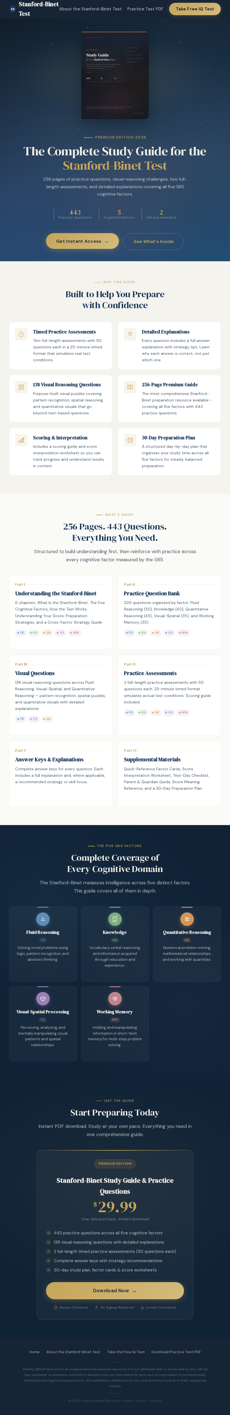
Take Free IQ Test (195, 9)
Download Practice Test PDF (176, 1352)
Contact (155, 1400)
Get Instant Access (79, 241)
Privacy (128, 1400)
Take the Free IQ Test (126, 1352)
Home (34, 1352)
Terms (141, 1400)
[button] (60, 345)
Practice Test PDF (145, 9)
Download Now (111, 1290)
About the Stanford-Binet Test (90, 9)
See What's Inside (154, 241)
